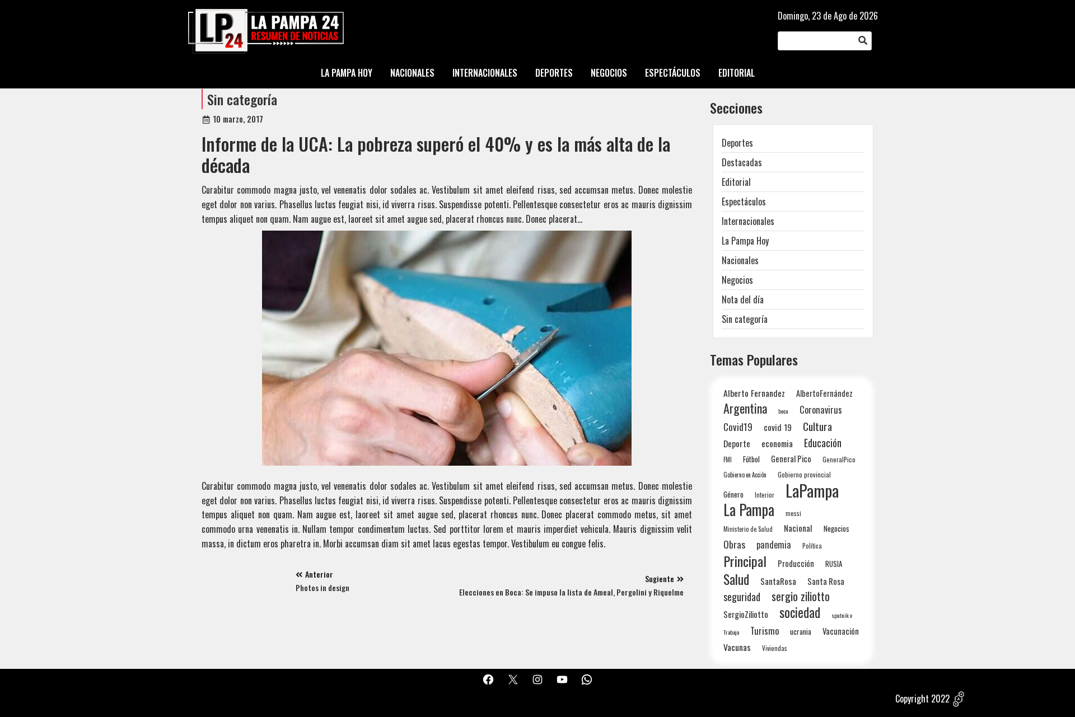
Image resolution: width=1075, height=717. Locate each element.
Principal (744, 561)
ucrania (800, 631)
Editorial (736, 182)
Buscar (862, 40)
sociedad (799, 612)
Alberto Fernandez (754, 393)
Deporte (736, 443)
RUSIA (833, 563)
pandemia (773, 544)
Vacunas (737, 647)
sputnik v (841, 615)
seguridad (741, 596)
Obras (734, 544)
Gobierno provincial (804, 474)
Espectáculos (744, 201)
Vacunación (840, 631)
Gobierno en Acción (744, 474)
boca (783, 410)
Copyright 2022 (922, 698)
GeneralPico (839, 459)
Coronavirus (821, 409)
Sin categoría (242, 99)
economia (777, 443)
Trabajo (731, 631)
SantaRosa (778, 581)
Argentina (745, 408)
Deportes (737, 142)
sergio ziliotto (801, 596)
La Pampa (748, 509)
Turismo (764, 630)
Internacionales (748, 221)
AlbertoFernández (824, 393)
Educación (823, 442)
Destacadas (742, 162)
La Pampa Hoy (745, 240)
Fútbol (751, 459)
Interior (764, 494)
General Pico (791, 459)
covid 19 (778, 426)
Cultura (817, 426)
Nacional (798, 528)
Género (733, 494)
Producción (796, 563)
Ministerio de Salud (748, 528)
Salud (736, 579)
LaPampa (812, 490)
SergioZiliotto (745, 614)
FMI (727, 459)
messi (793, 513)
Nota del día (743, 299)
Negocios (737, 280)
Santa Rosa (825, 581)
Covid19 (737, 426)
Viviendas (774, 648)
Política (812, 545)
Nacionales (740, 260)
